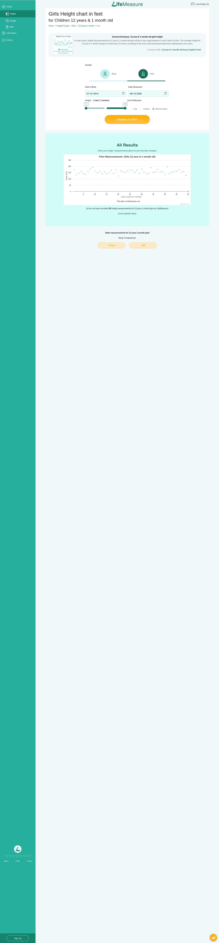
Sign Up (17, 938)
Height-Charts (63, 26)
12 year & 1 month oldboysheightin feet (181, 50)
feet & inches (161, 109)
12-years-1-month (86, 26)
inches (146, 109)
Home (51, 26)
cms (135, 109)
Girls (74, 26)
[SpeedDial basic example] (213, 937)
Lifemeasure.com (179, 44)
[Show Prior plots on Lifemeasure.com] (127, 201)
